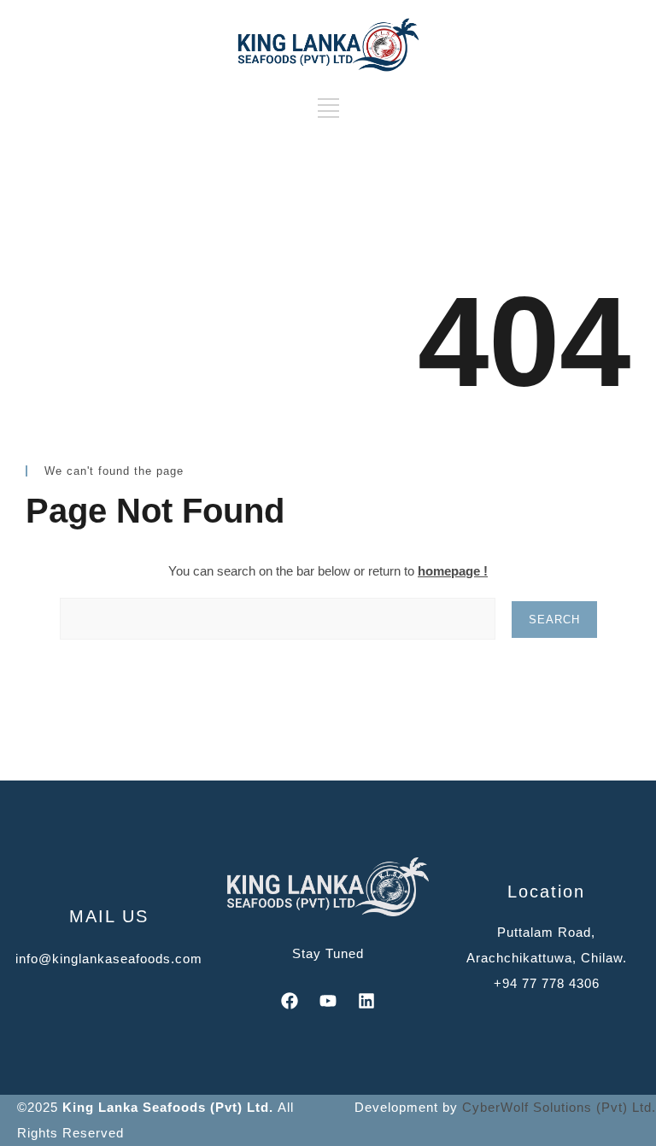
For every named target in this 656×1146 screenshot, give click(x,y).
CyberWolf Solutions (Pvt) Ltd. (559, 1107)
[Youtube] (328, 1001)
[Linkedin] (366, 1001)
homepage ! (453, 571)
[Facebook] (289, 1001)
